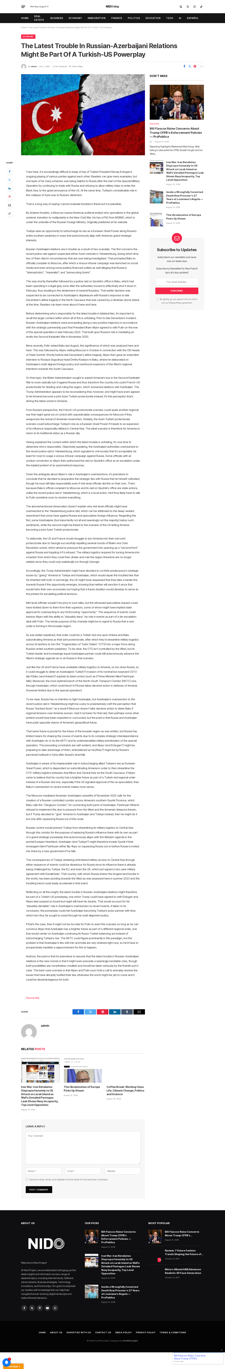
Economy (75, 18)
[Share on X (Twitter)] (189, 66)
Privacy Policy (175, 303)
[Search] (181, 6)
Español (193, 18)
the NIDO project (130, 1340)
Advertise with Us (79, 1332)
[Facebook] (9, 171)
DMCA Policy (123, 1332)
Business (56, 18)
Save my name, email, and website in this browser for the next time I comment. (68, 1179)
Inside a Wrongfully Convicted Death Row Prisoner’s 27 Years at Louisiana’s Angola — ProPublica (184, 197)
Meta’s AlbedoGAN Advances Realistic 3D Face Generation (183, 1271)
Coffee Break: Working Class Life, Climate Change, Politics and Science (125, 1090)
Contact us (103, 1332)
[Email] (9, 205)
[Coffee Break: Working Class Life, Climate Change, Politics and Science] (126, 1070)
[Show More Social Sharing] (201, 66)
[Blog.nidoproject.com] (112, 6)
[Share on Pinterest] (194, 66)
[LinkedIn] (9, 188)
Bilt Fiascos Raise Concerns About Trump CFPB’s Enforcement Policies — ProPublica (176, 132)
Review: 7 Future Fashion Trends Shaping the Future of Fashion (183, 1252)
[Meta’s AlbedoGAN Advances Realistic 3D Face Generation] (155, 1274)
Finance (116, 18)
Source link (32, 998)
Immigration (97, 18)
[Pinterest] (9, 196)
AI (180, 18)
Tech (169, 18)
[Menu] (23, 6)
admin (34, 66)
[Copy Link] (9, 213)
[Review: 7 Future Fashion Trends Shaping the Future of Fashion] (155, 1255)
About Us (56, 1332)
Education (153, 18)
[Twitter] (9, 180)
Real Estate (39, 18)
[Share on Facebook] (184, 66)
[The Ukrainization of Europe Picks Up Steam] (83, 1070)
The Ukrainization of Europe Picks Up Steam (82, 1088)
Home (25, 18)
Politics (134, 18)
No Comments (61, 66)
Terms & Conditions (172, 1332)
